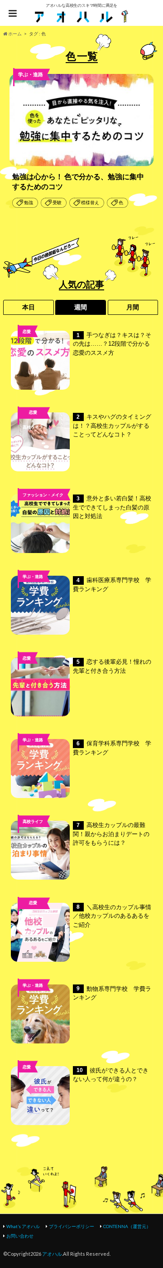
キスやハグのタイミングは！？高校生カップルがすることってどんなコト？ (112, 425)
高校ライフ (33, 427)
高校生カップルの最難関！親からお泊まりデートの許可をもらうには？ (111, 834)
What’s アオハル (23, 1226)
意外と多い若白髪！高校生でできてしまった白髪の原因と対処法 (112, 507)
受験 (57, 202)
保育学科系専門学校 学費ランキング (112, 748)
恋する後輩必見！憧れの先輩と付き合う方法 (112, 666)
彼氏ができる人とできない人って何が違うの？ (111, 1075)
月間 (132, 307)
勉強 (28, 202)
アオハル (52, 1254)
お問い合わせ (20, 1236)
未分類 (33, 917)
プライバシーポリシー (71, 1226)
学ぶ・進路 (33, 576)
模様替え (90, 202)
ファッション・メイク (43, 494)
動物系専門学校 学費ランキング (112, 993)
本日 (28, 307)
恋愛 (27, 331)
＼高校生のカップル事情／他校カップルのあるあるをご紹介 (112, 916)
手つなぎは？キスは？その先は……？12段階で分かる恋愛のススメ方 (112, 344)
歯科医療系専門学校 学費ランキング (112, 584)
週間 (80, 307)
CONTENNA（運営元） (127, 1226)
